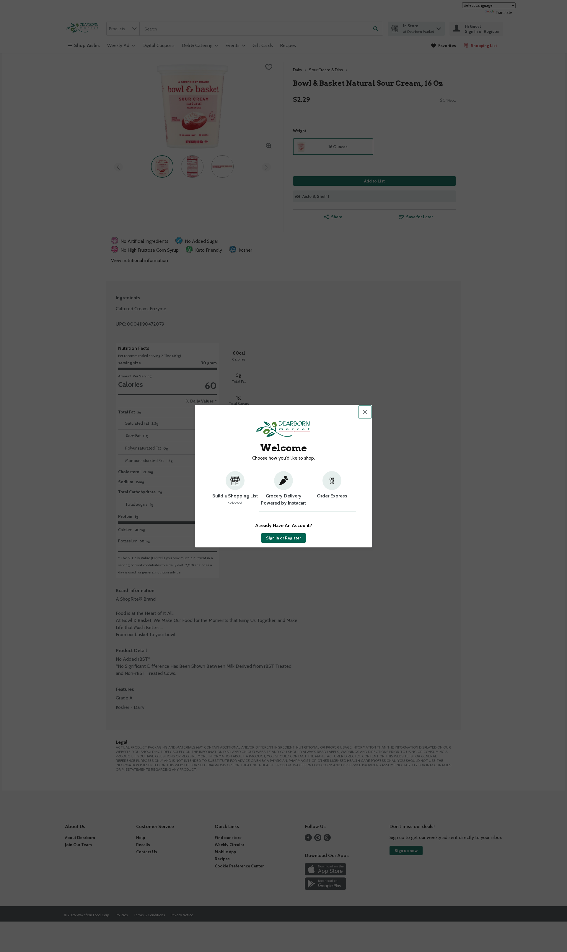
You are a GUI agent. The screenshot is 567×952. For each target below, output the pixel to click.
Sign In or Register (283, 538)
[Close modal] (365, 412)
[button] (235, 491)
